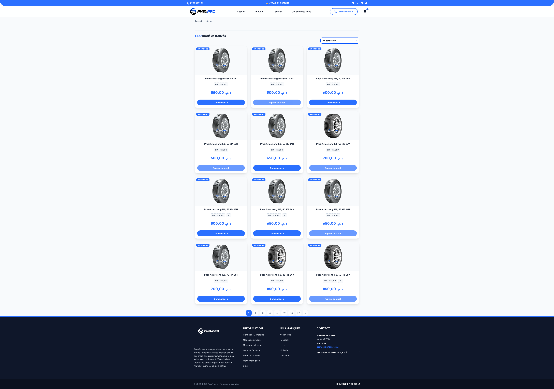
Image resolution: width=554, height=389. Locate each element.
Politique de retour (252, 355)
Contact (277, 11)
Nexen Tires (285, 334)
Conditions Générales (253, 334)
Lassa (282, 345)
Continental (285, 355)
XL (229, 215)
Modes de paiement (252, 345)
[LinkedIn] (362, 3)
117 (284, 313)
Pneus (258, 11)
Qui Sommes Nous (301, 11)
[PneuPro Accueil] (202, 11)
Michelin (284, 350)
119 (298, 313)
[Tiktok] (366, 3)
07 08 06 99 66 (196, 3)
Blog (245, 365)
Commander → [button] (221, 102)
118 (291, 313)
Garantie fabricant (251, 350)
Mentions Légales (251, 360)
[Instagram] (357, 3)
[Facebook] (353, 3)
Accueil (241, 11)
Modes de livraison (252, 339)
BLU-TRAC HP (333, 150)
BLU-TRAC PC (221, 84)
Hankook (284, 339)
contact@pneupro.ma (327, 346)
